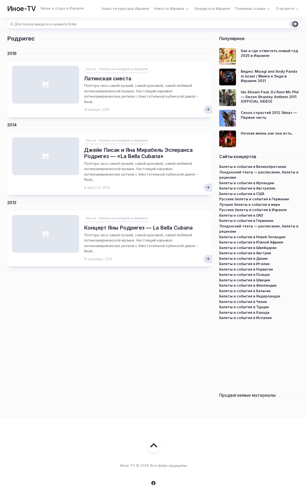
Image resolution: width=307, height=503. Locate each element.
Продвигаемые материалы (247, 395)
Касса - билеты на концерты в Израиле (117, 69)
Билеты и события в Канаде (244, 312)
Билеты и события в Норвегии (246, 269)
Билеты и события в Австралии (247, 188)
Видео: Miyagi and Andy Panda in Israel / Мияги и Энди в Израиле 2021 (269, 76)
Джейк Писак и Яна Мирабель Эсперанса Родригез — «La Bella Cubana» (138, 153)
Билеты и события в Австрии (245, 253)
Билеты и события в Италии (244, 264)
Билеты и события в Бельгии (245, 291)
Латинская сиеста (107, 78)
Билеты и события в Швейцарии (248, 248)
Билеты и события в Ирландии (246, 183)
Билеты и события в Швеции (244, 280)
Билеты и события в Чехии (243, 302)
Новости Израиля (169, 8)
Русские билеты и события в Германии (254, 199)
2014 (12, 125)
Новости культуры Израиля (125, 8)
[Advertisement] (259, 354)
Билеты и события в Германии (246, 221)
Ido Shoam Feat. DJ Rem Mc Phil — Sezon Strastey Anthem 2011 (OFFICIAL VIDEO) (270, 97)
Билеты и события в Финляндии (248, 285)
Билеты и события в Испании (245, 318)
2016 (12, 53)
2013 (11, 202)
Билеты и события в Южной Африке (251, 242)
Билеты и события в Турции (244, 307)
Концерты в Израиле (212, 8)
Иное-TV (21, 9)
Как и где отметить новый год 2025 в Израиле (269, 53)
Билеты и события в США (241, 194)
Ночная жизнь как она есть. (267, 133)
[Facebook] (153, 483)
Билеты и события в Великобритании (252, 167)
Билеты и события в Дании (243, 258)
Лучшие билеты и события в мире (249, 204)
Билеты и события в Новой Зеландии (252, 237)
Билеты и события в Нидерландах (249, 296)
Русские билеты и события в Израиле (253, 210)
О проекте (285, 8)
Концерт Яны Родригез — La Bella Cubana (138, 228)
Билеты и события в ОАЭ (241, 215)
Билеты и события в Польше (244, 274)
